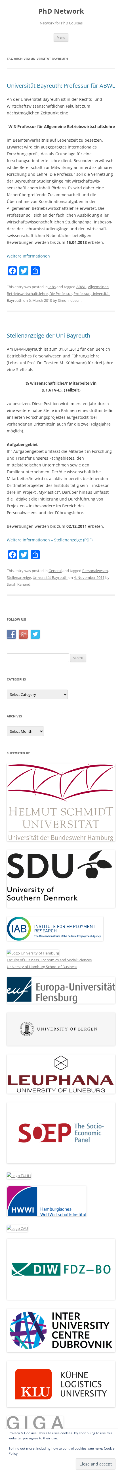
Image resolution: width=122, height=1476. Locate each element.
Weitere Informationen (28, 256)
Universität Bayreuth (50, 577)
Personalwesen (95, 570)
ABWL (81, 286)
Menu (61, 37)
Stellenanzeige (19, 577)
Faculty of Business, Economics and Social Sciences (49, 959)
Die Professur (60, 293)
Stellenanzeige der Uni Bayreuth (48, 335)
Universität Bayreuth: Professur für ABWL (61, 85)
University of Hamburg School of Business (42, 966)
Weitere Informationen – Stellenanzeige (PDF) (49, 540)
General (55, 570)
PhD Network (61, 11)
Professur (81, 293)
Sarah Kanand (18, 584)
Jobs (52, 286)
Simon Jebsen (69, 300)
